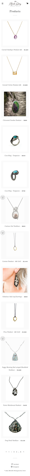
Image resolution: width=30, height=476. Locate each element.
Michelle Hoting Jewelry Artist (17, 470)
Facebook (16, 464)
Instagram (16, 467)
